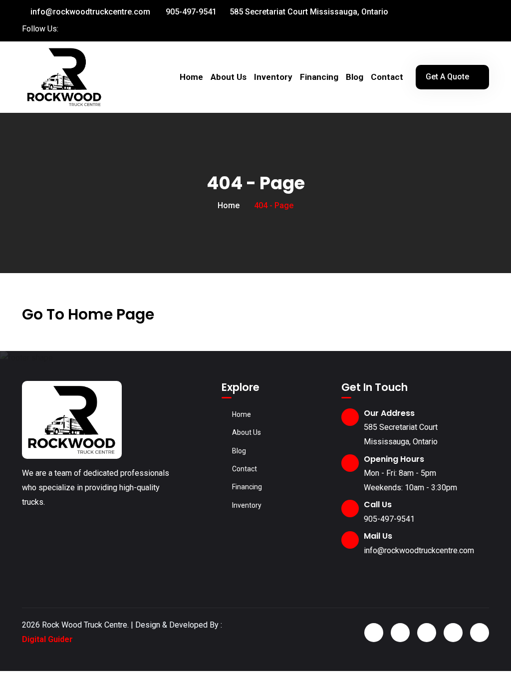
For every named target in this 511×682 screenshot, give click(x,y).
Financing (319, 77)
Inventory (273, 77)
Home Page (111, 315)
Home (191, 77)
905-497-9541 (190, 11)
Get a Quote (447, 76)
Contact (387, 77)
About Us (229, 77)
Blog (354, 77)
